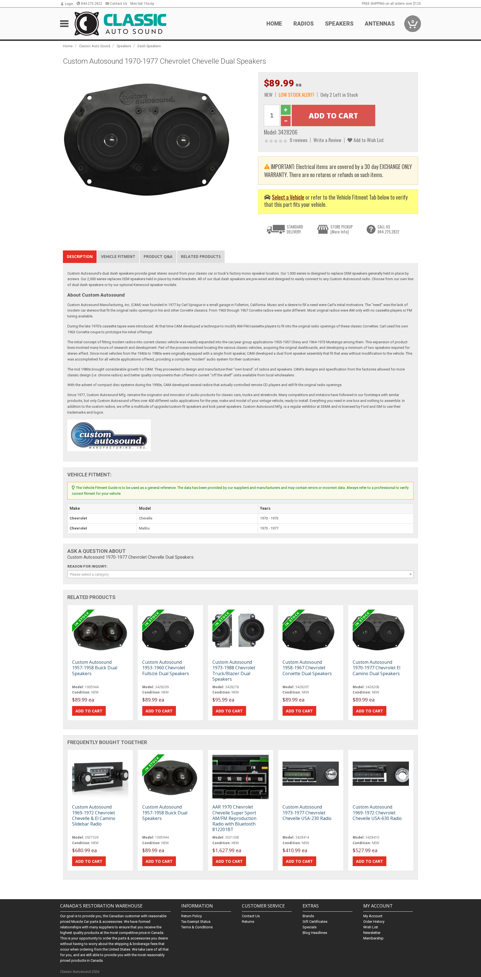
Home (274, 23)
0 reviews (298, 139)
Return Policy (191, 916)
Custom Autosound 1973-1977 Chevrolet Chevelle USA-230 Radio (307, 812)
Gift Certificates (315, 921)
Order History (373, 921)
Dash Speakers (149, 46)
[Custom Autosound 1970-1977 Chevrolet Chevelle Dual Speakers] (157, 142)
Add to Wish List (368, 139)
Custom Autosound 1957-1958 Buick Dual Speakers (94, 667)
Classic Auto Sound (94, 46)
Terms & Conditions (197, 927)
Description (80, 256)
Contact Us (118, 4)
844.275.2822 (91, 4)
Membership (373, 938)
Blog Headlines (315, 933)
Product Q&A (158, 256)
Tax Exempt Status (195, 921)
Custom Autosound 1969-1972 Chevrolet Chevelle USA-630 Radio (377, 812)
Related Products (201, 256)
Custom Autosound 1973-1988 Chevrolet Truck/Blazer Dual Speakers (233, 670)
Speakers (124, 46)
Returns (248, 921)
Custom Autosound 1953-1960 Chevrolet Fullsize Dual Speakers (165, 667)
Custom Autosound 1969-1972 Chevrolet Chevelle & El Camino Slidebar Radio (93, 815)
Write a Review (327, 139)
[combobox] (240, 574)
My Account (372, 916)
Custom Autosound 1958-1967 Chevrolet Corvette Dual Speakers (307, 667)
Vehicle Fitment (118, 256)
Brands (308, 916)
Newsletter (372, 933)
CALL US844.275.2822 (388, 229)
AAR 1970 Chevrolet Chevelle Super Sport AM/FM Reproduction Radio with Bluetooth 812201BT (234, 818)
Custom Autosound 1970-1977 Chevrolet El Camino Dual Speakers (376, 667)
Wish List (370, 927)
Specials (309, 927)
